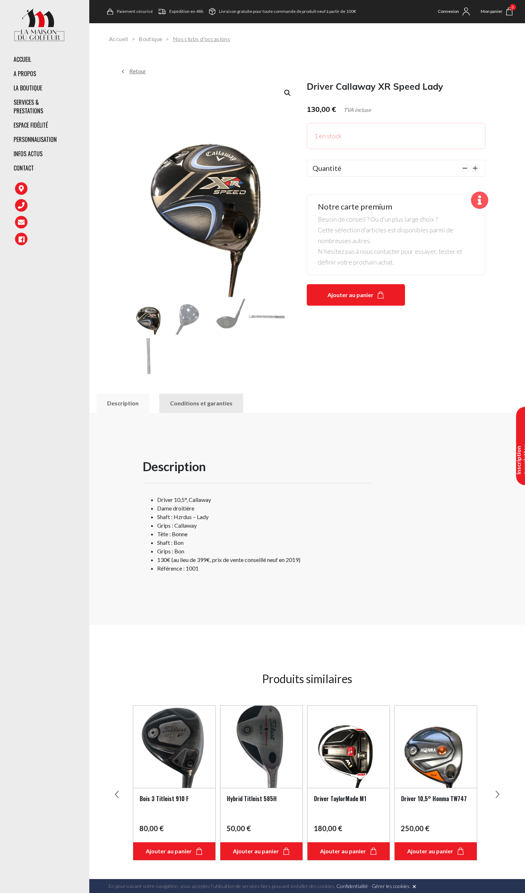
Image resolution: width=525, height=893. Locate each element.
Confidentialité (352, 886)
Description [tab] (123, 403)
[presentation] (117, 791)
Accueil (22, 59)
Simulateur (121, 132)
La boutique (28, 88)
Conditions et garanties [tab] (201, 403)
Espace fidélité (31, 125)
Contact (24, 168)
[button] (287, 93)
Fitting (116, 102)
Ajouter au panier (351, 294)
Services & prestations (28, 106)
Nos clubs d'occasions (201, 38)
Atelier (116, 117)
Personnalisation (35, 139)
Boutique (150, 38)
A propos (25, 73)
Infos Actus (28, 153)
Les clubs (119, 89)
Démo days (120, 148)
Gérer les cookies (391, 886)
